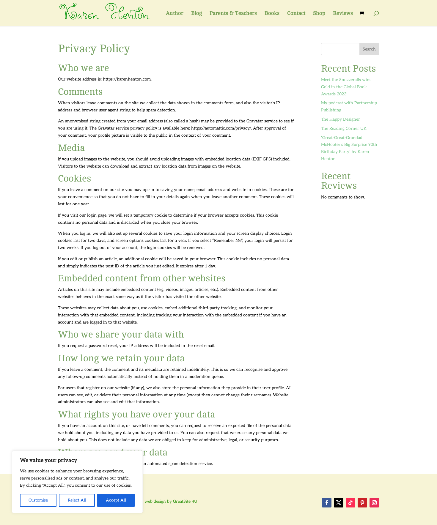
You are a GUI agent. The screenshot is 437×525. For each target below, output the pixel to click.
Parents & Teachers (233, 13)
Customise (38, 500)
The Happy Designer (340, 119)
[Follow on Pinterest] (362, 502)
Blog (196, 13)
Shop (319, 13)
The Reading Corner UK (344, 128)
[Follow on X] (338, 502)
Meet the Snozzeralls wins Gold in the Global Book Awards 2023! (346, 87)
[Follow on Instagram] (374, 502)
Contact (296, 13)
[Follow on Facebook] (326, 502)
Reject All (77, 500)
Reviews (343, 13)
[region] (77, 482)
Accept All (116, 500)
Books (272, 13)
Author (174, 13)
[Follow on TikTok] (350, 502)
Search (369, 49)
